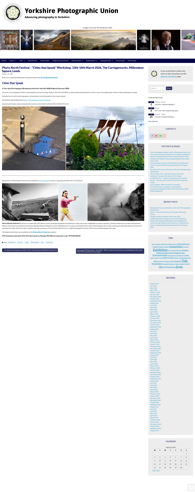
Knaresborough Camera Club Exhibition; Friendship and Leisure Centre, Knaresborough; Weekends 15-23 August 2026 (169, 165)
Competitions (105, 61)
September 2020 (155, 428)
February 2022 (155, 394)
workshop (49, 242)
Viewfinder (157, 264)
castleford (166, 247)
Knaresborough (171, 255)
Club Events (32, 61)
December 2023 (155, 346)
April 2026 (154, 290)
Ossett (161, 258)
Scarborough (161, 261)
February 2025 (155, 316)
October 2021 (154, 402)
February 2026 (155, 292)
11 (165, 461)
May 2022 (153, 387)
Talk (42, 242)
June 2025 (153, 307)
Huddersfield (167, 253)
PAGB (170, 258)
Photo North (35, 242)
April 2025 (154, 312)
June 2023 (153, 359)
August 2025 (154, 303)
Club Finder (44, 61)
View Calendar (153, 121)
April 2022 (154, 389)
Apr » (158, 470)
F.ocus (169, 250)
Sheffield (177, 261)
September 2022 (155, 379)
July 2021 (153, 409)
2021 (153, 244)
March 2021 (154, 418)
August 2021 (154, 407)
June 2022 (153, 385)
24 (160, 467)
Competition (175, 246)
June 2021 (153, 411)
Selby (167, 261)
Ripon (189, 258)
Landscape (180, 255)
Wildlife (182, 264)
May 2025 (153, 309)
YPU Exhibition (169, 267)
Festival (20, 242)
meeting (152, 258)
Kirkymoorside (160, 255)
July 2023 (153, 357)
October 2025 (154, 299)
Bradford (156, 247)
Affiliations (90, 61)
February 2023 (155, 368)
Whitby (177, 264)
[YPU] (63, 11)
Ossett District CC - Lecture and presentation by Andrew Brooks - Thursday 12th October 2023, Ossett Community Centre (169, 180)
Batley (170, 244)
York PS (187, 264)
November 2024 (155, 322)
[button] (34, 138)
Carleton (161, 247)
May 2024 (153, 335)
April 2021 (153, 415)
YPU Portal (132, 61)
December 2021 (155, 398)
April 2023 (154, 364)
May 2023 (153, 361)
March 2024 (154, 340)
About (11, 61)
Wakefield (166, 264)
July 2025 (153, 305)
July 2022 (153, 383)
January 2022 (154, 396)
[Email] (156, 136)
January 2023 (154, 370)
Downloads (120, 61)
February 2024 (155, 342)
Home (4, 61)
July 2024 (153, 331)
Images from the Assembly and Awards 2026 (165, 216)
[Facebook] (152, 136)
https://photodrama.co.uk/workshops (36, 100)
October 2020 (154, 426)
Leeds (27, 242)
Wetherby (172, 264)
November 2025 (155, 297)
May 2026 (153, 288)
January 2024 (154, 344)
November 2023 (155, 348)
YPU (21, 61)
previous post (45, 180)
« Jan (153, 470)
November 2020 (155, 424)
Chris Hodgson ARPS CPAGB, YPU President (165, 185)
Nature (157, 258)
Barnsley (165, 244)
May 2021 (153, 413)
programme (183, 258)
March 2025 (154, 314)
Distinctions (76, 61)
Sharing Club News (169, 76)
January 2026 (154, 294)
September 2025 (155, 301)
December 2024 (155, 320)
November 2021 (155, 400)
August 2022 (154, 381)
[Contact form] (160, 136)
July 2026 (153, 286)
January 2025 (154, 318)
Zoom (179, 266)
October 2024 (154, 325)
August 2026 (154, 284)
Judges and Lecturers (61, 61)
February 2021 (155, 420)
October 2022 (154, 376)
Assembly (157, 244)
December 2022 (155, 372)
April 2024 (154, 338)
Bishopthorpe (184, 244)
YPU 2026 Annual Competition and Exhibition (165, 187)
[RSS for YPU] (164, 136)
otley (165, 258)
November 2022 (155, 374)
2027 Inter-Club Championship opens (166, 111)
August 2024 (154, 329)
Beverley (174, 244)
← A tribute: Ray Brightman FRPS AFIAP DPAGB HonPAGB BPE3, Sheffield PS (30, 250)
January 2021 (154, 422)
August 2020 (154, 430)
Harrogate (179, 250)
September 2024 (155, 327)
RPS (155, 261)
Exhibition (11, 242)
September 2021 (155, 404)
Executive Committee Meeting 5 (164, 117)
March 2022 (154, 392)
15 (186, 461)
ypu (161, 267)
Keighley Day (179, 253)
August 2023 (154, 355)
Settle (172, 261)
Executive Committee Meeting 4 (164, 104)
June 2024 (153, 333)
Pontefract (176, 258)
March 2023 (154, 366)
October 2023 (154, 351)
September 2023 (155, 353)
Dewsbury (186, 247)
